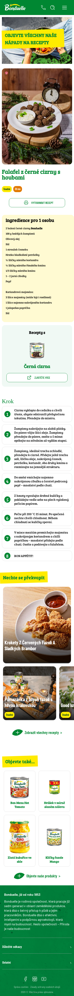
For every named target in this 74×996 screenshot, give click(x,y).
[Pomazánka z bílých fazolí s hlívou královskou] (29, 718)
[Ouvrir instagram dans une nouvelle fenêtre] (34, 980)
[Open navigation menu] (64, 7)
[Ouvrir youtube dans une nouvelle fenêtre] (44, 980)
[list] (37, 693)
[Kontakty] (43, 7)
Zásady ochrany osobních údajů (45, 986)
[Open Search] (52, 7)
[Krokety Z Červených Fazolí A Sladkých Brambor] (37, 661)
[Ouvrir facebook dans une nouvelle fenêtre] (25, 980)
